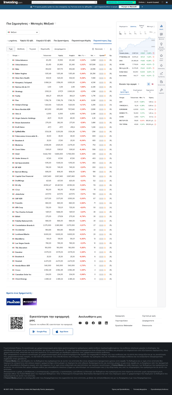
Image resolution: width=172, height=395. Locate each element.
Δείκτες (133, 26)
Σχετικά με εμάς (149, 316)
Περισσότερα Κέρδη (81, 40)
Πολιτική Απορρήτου (140, 389)
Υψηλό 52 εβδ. (26, 40)
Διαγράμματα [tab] (60, 49)
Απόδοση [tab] (20, 49)
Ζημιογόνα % (150, 91)
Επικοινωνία (147, 325)
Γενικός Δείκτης (125, 53)
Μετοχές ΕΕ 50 (124, 68)
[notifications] (162, 2)
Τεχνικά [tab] (32, 49)
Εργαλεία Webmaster (123, 325)
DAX (121, 61)
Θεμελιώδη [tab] (45, 49)
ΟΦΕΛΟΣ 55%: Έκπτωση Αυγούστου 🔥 (121, 2)
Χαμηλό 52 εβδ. (43, 40)
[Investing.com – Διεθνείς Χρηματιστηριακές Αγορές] (13, 2)
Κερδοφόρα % (137, 91)
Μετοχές (150, 26)
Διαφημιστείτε (148, 321)
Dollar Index (123, 72)
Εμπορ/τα (141, 26)
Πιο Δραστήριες (61, 40)
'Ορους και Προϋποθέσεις (121, 389)
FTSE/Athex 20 (124, 57)
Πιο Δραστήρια (124, 91)
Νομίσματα (123, 26)
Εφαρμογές (120, 316)
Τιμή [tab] (10, 49)
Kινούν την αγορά (127, 84)
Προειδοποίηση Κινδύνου (159, 389)
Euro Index (123, 75)
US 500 (121, 64)
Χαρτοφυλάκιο (121, 321)
